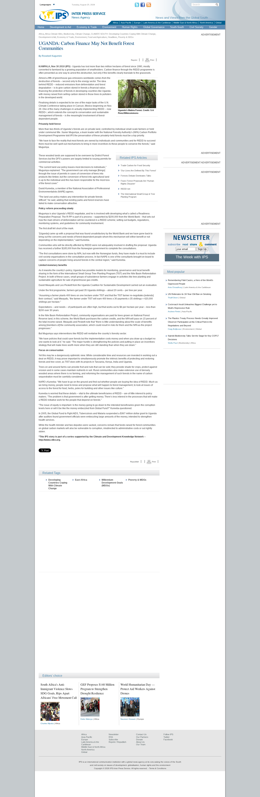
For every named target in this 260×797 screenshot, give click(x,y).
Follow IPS (168, 734)
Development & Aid (60, 27)
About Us (140, 742)
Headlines (112, 37)
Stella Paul (172, 343)
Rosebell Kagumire (52, 56)
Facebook (168, 739)
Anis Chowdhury (175, 287)
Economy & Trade (87, 27)
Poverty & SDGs (126, 37)
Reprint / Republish (117, 742)
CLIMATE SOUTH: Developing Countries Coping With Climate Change (123, 34)
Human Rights (130, 27)
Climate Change (82, 34)
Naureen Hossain (128, 719)
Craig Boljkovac (174, 329)
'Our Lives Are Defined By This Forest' (138, 170)
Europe (137, 23)
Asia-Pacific (126, 23)
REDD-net (125, 189)
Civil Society (196, 27)
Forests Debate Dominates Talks (136, 176)
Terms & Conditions (157, 768)
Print (152, 60)
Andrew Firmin (174, 311)
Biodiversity (69, 34)
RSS (111, 737)
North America (206, 23)
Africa (115, 23)
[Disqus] (99, 624)
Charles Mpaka (47, 723)
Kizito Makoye (87, 719)
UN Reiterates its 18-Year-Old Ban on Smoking (189, 294)
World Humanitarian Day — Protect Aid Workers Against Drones (137, 688)
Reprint (134, 60)
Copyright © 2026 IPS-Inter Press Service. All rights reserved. (121, 768)
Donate (139, 739)
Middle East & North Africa (185, 23)
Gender (213, 27)
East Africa (81, 480)
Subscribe (113, 739)
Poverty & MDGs (137, 480)
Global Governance (153, 27)
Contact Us (141, 734)
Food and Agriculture (97, 37)
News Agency (81, 17)
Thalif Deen (173, 298)
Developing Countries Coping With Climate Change (57, 484)
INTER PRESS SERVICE (88, 14)
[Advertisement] (99, 531)
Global (218, 23)
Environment (109, 27)
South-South (177, 27)
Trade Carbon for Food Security (135, 165)
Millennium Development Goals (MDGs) (112, 483)
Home (41, 27)
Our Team (140, 744)
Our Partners (142, 737)
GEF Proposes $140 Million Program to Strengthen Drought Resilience (97, 688)
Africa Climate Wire (53, 34)
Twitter (166, 737)
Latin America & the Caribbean (157, 23)
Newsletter (114, 734)
